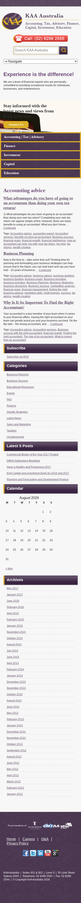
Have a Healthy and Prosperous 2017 (29, 466)
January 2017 (15, 594)
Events (11, 393)
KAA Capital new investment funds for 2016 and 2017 (38, 473)
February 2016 (15, 607)
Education (11, 173)
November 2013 (16, 688)
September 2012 (16, 750)
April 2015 (13, 613)
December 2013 (16, 681)
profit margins (52, 292)
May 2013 (12, 713)
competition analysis (63, 286)
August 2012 (14, 756)
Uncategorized (15, 436)
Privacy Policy (18, 843)
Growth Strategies (17, 411)
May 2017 (12, 588)
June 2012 (13, 762)
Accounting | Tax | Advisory (24, 137)
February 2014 (15, 669)
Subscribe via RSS (18, 356)
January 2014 (15, 675)
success (66, 292)
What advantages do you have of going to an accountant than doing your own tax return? (38, 203)
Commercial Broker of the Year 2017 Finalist (32, 454)
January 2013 (15, 725)
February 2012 (15, 787)
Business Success (17, 380)
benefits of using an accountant (32, 237)
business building (63, 275)
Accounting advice (21, 233)
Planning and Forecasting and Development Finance (38, 479)
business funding (13, 279)
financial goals (12, 240)
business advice (42, 275)
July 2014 (12, 650)
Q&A (45, 839)
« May (9, 568)
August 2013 (14, 700)
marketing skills (33, 292)
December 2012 (16, 731)
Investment (12, 155)
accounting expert (43, 233)
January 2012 (15, 794)
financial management (35, 289)
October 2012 (15, 744)
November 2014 (16, 632)
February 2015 (15, 619)
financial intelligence (54, 240)
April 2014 (13, 663)
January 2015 (15, 625)
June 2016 (13, 600)
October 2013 (15, 694)
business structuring (15, 286)
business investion (14, 282)
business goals (34, 279)
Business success (62, 237)
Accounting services (44, 329)
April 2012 (13, 775)
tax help (61, 243)
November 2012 (16, 737)
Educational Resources (20, 387)
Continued (9, 228)
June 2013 (13, 706)
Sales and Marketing (19, 424)
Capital (9, 164)
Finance (10, 146)
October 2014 (15, 638)
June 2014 (13, 656)
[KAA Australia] (40, 22)
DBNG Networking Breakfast (23, 460)
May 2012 (12, 769)
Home (11, 839)
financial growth (31, 240)
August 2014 (14, 644)
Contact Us (16, 124)
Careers (28, 839)
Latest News (14, 418)
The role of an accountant (38, 336)
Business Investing (55, 279)
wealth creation (22, 247)
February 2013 (15, 719)
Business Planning (18, 253)
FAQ (9, 399)
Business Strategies (61, 282)
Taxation (12, 430)
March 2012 (14, 781)
